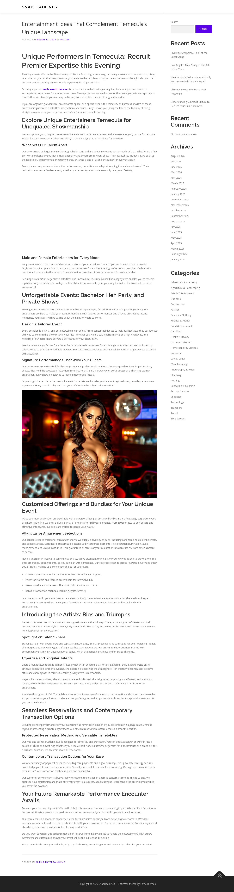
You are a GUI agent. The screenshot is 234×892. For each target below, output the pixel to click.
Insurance (176, 353)
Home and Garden (181, 342)
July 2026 (176, 161)
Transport (176, 407)
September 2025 (180, 216)
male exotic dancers (56, 89)
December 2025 (180, 199)
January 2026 (178, 194)
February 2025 (179, 254)
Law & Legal (178, 358)
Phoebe (65, 39)
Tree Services (178, 418)
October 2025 (178, 210)
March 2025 (177, 248)
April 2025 (176, 243)
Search (174, 21)
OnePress (123, 883)
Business (176, 298)
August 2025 (178, 221)
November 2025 (180, 205)
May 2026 (176, 172)
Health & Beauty (180, 336)
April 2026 (176, 177)
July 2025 (176, 226)
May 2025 (176, 237)
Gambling (176, 331)
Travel (174, 413)
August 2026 (178, 156)
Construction (178, 304)
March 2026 (177, 183)
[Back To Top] (219, 876)
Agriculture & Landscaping (185, 287)
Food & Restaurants (182, 326)
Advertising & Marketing (184, 282)
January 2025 (178, 259)
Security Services (180, 391)
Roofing (175, 380)
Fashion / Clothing (181, 315)
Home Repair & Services (184, 347)
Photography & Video (183, 369)
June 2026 (176, 167)
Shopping (176, 396)
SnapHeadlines (39, 7)
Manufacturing (179, 364)
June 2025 (176, 232)
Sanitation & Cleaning (183, 385)
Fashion (175, 309)
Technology (177, 402)
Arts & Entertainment (50, 862)
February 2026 (179, 188)
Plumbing (176, 375)
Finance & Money (180, 320)
